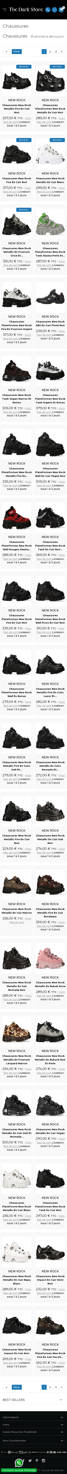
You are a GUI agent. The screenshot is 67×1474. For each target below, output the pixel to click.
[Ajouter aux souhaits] (27, 61)
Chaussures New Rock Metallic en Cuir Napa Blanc (16, 1280)
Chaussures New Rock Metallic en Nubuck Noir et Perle (50, 1059)
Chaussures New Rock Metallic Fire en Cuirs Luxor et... (50, 692)
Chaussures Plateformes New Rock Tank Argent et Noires (50, 399)
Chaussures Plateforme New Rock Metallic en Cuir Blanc (16, 1206)
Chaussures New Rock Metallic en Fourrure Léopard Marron (16, 1059)
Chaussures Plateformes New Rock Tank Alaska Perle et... (50, 252)
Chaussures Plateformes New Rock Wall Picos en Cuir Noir (50, 619)
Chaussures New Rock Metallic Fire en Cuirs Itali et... (16, 766)
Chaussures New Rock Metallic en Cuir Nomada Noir (16, 986)
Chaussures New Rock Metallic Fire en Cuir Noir (16, 109)
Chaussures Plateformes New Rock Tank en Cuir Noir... (50, 545)
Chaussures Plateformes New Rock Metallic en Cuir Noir (50, 109)
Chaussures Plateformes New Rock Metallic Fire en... (17, 472)
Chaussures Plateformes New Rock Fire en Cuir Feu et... (50, 1353)
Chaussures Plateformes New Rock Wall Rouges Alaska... (17, 545)
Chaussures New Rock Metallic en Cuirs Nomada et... (50, 766)
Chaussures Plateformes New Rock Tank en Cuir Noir (50, 1206)
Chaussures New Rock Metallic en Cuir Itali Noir (50, 839)
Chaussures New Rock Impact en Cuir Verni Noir (50, 1280)
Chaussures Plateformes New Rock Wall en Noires (17, 692)
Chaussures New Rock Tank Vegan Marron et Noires (16, 399)
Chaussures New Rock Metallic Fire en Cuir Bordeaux (50, 913)
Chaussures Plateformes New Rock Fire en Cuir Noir (17, 619)
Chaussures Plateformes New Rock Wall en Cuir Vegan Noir (50, 472)
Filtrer (17, 51)
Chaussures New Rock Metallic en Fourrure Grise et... (16, 252)
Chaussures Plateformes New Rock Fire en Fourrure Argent (16, 325)
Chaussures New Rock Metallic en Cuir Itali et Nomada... (16, 1133)
